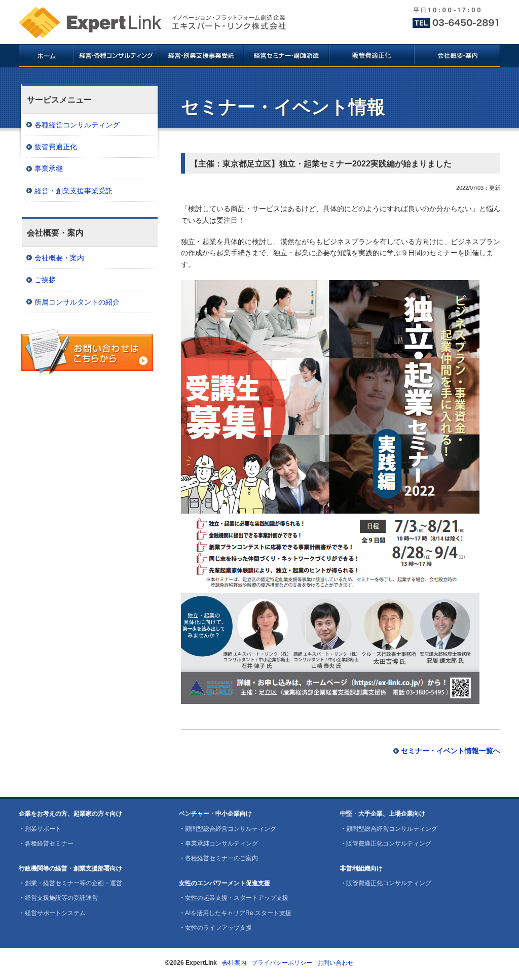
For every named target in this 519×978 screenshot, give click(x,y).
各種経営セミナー (49, 843)
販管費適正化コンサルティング (388, 843)
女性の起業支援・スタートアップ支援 (236, 897)
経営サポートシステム (55, 913)
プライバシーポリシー (281, 962)
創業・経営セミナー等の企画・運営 (73, 883)
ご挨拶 (45, 280)
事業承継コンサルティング (221, 843)
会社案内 (234, 962)
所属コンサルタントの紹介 (77, 302)
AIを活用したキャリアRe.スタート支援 (238, 913)
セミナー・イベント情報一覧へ (450, 751)
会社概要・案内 (59, 258)
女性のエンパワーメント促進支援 (224, 883)
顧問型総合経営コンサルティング (230, 828)
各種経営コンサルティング (77, 125)
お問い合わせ (335, 962)
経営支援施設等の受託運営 (61, 897)
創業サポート (43, 828)
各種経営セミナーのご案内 (221, 858)
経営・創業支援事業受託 (73, 191)
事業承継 (48, 168)
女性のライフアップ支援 (218, 927)
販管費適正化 (55, 147)
